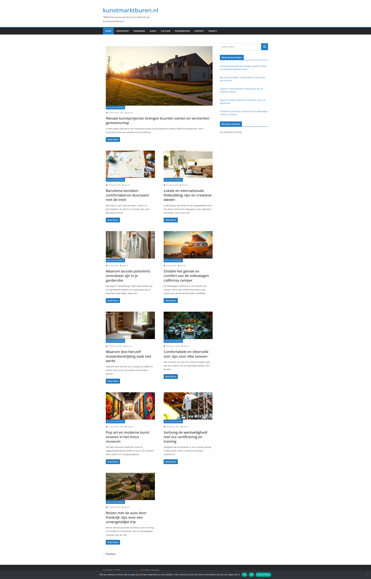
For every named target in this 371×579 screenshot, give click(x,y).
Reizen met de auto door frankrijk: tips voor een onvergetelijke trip (126, 517)
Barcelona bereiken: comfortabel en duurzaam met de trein (127, 195)
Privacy (213, 31)
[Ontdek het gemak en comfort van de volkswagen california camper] (188, 244)
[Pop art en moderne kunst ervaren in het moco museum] (130, 406)
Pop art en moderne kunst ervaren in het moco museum (127, 437)
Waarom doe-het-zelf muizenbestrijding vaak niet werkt (128, 356)
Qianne (130, 112)
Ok (244, 574)
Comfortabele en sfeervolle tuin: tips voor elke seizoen (186, 353)
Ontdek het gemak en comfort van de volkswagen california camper (186, 275)
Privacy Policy (263, 574)
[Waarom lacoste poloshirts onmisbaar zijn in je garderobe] (130, 244)
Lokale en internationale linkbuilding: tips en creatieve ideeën (188, 195)
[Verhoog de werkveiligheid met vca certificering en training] (188, 406)
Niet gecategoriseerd (115, 107)
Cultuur (165, 31)
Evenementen (182, 31)
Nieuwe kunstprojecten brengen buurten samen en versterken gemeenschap (157, 120)
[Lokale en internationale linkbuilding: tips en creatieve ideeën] (188, 164)
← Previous (109, 553)
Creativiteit (122, 31)
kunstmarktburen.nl (130, 10)
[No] (367, 574)
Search (264, 46)
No (251, 574)
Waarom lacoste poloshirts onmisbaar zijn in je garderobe (128, 275)
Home (108, 31)
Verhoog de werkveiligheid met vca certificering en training (185, 437)
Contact (199, 31)
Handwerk (139, 31)
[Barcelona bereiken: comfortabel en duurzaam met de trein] (130, 164)
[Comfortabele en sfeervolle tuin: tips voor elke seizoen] (188, 325)
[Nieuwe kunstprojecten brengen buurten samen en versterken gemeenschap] (159, 76)
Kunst (153, 31)
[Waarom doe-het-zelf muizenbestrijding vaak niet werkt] (130, 325)
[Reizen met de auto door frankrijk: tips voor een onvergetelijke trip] (130, 486)
